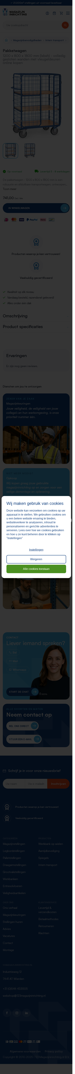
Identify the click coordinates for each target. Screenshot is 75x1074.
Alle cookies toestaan (36, 568)
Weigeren (36, 559)
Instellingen (36, 549)
